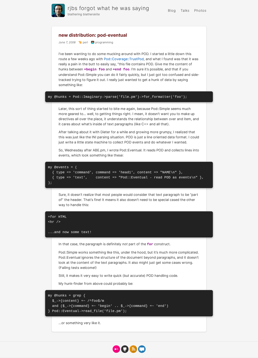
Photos (200, 10)
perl (85, 42)
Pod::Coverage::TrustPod (124, 59)
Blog (172, 10)
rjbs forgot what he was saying (108, 8)
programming (103, 42)
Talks (185, 10)
